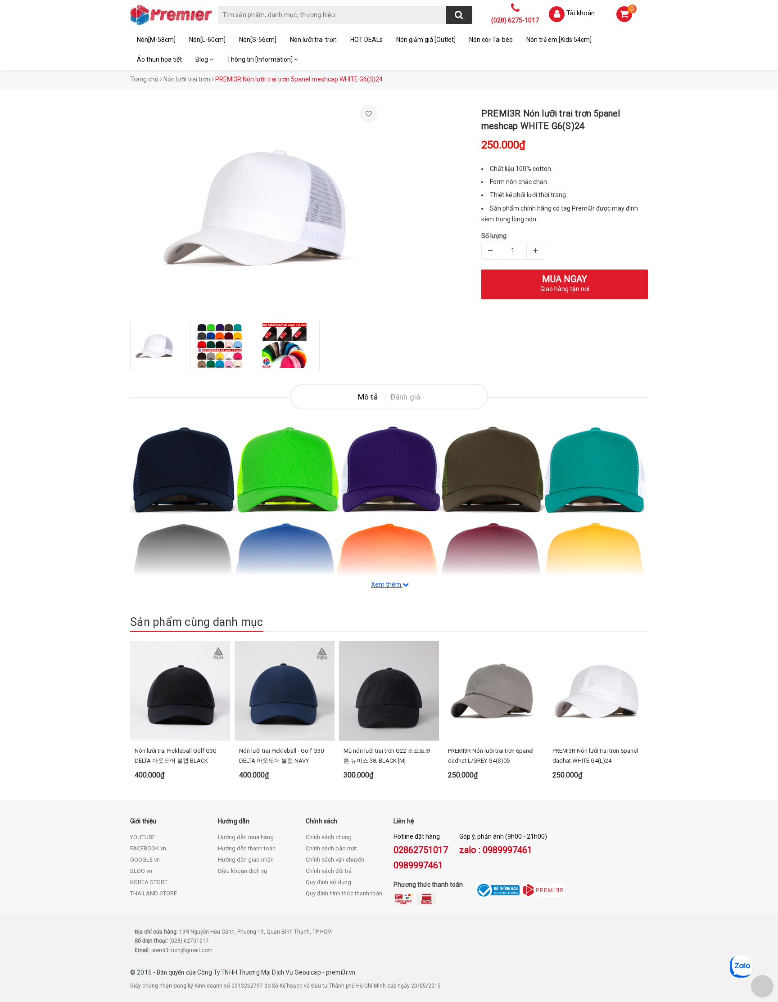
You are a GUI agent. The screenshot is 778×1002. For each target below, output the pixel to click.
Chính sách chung (329, 837)
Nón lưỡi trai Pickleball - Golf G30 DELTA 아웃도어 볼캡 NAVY (281, 755)
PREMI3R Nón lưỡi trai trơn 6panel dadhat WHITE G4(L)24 (595, 755)
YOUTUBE (142, 837)
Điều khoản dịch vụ (242, 870)
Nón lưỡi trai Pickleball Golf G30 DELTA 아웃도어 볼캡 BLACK (175, 755)
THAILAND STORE (153, 893)
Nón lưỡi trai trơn (313, 39)
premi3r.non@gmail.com (182, 950)
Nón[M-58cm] (156, 39)
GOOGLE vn (145, 859)
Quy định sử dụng (328, 882)
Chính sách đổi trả (329, 870)
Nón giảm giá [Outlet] (426, 39)
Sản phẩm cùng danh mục (196, 622)
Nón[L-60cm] (207, 39)
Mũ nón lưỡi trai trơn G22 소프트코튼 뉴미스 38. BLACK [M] (387, 755)
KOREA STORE (148, 882)
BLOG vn (141, 870)
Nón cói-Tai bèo (491, 39)
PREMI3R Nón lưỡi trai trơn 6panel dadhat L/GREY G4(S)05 (491, 755)
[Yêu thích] (369, 114)
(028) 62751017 (189, 941)
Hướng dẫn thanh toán (247, 848)
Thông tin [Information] (260, 59)
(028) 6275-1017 (515, 20)
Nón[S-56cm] (257, 39)
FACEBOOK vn (148, 848)
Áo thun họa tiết (159, 59)
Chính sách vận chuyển (335, 859)
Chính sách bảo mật (331, 848)
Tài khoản (580, 13)
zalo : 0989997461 (495, 850)
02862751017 (421, 850)
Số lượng (494, 235)
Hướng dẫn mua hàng (246, 837)
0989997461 (418, 865)
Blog (202, 59)
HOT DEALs (366, 39)
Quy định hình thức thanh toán (344, 893)
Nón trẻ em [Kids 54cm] (559, 39)
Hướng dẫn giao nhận (246, 859)
